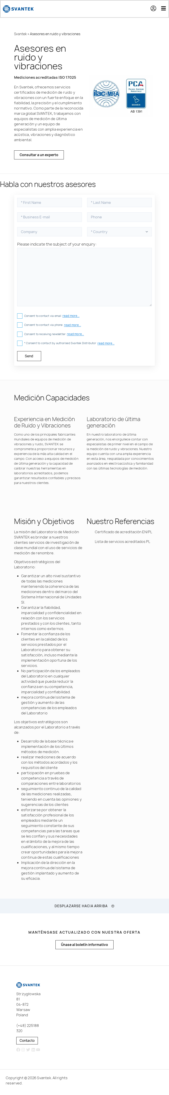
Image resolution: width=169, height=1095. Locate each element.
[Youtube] (38, 1050)
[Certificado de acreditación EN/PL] (89, 531)
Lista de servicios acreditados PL (122, 541)
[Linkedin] (33, 1050)
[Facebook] (18, 1050)
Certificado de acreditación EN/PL (123, 531)
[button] (155, 9)
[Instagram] (23, 1050)
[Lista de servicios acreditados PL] (89, 541)
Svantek (20, 34)
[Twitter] (28, 1050)
